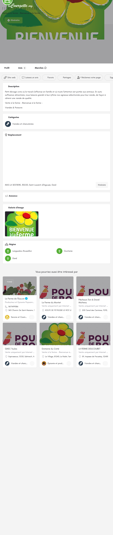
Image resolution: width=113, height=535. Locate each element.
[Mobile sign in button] (108, 6)
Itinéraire (102, 185)
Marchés (39, 68)
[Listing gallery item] (21, 223)
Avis (21, 68)
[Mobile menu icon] (4, 6)
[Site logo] (21, 6)
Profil (6, 68)
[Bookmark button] (32, 317)
